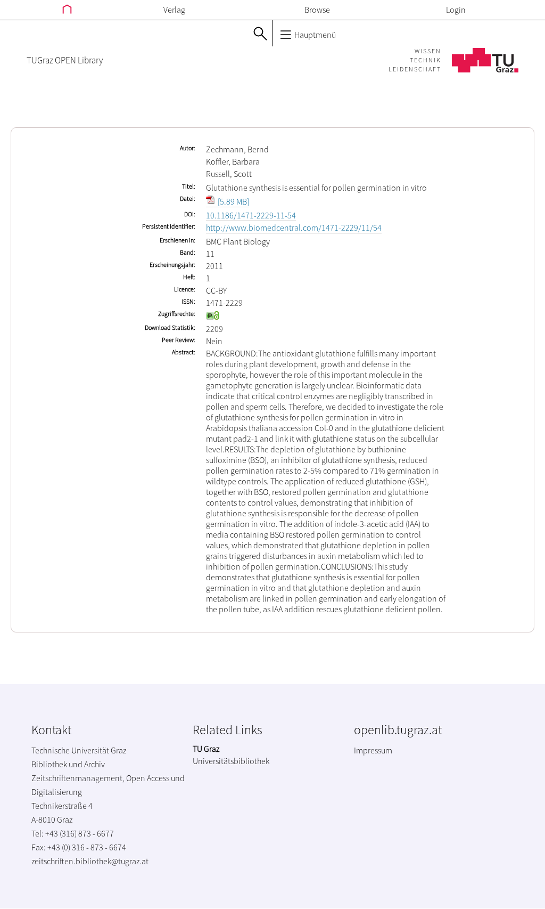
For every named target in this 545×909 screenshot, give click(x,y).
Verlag (174, 9)
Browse (317, 9)
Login (456, 9)
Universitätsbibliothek (231, 761)
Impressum (373, 750)
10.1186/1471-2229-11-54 (251, 215)
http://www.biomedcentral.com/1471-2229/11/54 (294, 227)
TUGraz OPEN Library (65, 60)
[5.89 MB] (232, 201)
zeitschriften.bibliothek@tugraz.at (89, 861)
